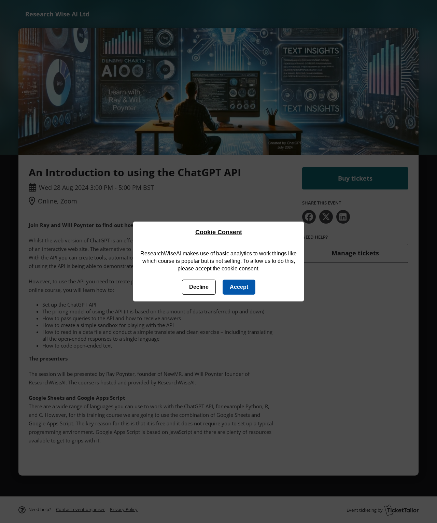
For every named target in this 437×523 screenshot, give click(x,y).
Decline (199, 287)
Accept (239, 287)
